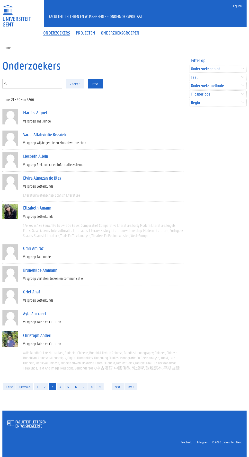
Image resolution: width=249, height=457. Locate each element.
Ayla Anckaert (34, 313)
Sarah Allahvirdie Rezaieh (44, 134)
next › (118, 387)
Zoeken (75, 83)
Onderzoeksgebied (205, 69)
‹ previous (24, 387)
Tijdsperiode (200, 94)
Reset (96, 83)
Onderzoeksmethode (207, 85)
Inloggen (202, 442)
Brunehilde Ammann (40, 270)
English (237, 6)
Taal (194, 77)
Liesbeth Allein (35, 156)
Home (6, 47)
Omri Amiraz (33, 248)
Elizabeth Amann (37, 208)
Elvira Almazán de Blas (42, 178)
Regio (195, 102)
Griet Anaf (31, 292)
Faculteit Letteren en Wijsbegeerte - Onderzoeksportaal (95, 16)
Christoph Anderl (37, 335)
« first (9, 387)
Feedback (186, 442)
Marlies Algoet (35, 112)
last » (131, 387)
